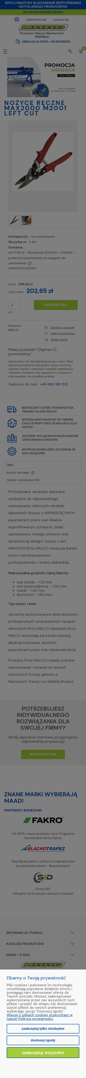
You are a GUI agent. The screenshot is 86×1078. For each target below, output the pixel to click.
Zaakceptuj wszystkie (43, 1052)
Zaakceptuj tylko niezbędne (43, 1028)
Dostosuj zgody (43, 1040)
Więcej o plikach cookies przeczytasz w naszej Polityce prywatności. (40, 1017)
